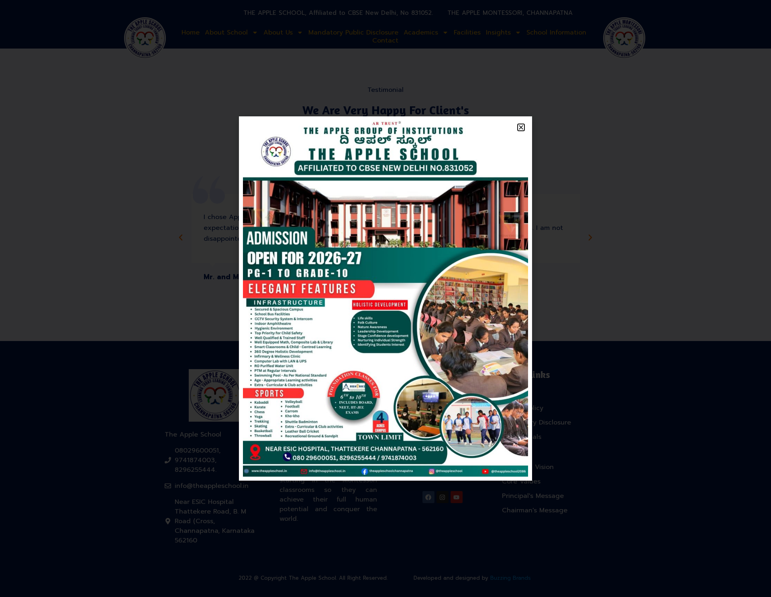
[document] (385, 298)
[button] (521, 127)
